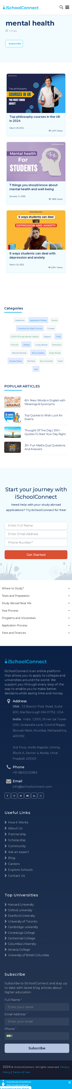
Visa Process (10, 610)
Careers (54, 320)
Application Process (14, 625)
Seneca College (18, 949)
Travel (60, 361)
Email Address (16, 1014)
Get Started (36, 555)
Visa (36, 369)
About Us (14, 828)
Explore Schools (19, 870)
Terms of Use (21, 1072)
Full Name (13, 1000)
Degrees (47, 336)
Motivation (56, 345)
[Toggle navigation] (66, 7)
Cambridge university (22, 927)
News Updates (38, 353)
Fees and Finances (14, 633)
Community (16, 846)
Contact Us (16, 875)
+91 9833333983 (25, 772)
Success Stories (15, 361)
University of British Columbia (28, 955)
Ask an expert (18, 852)
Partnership (16, 834)
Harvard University (20, 904)
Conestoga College (21, 933)
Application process (38, 320)
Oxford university (19, 910)
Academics (19, 320)
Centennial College (21, 938)
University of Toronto (22, 921)
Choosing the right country (30, 328)
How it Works (17, 822)
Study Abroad (55, 353)
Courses (51, 328)
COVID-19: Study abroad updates (25, 336)
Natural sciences (19, 353)
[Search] (61, 7)
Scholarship (16, 840)
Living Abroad (41, 345)
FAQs (58, 336)
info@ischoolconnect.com (32, 786)
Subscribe (15, 43)
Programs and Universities (19, 618)
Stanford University (21, 916)
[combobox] (9, 1036)
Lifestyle (26, 345)
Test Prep (31, 361)
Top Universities (46, 361)
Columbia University (21, 944)
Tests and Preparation (16, 595)
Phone (11, 1029)
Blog (11, 858)
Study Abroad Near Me (16, 603)
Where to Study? (13, 588)
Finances (14, 345)
